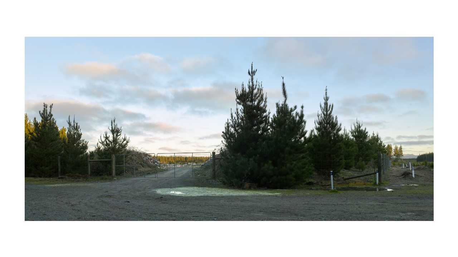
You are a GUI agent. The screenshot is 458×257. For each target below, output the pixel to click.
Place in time (230, 9)
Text (161, 248)
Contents (439, 9)
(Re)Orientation (29, 9)
